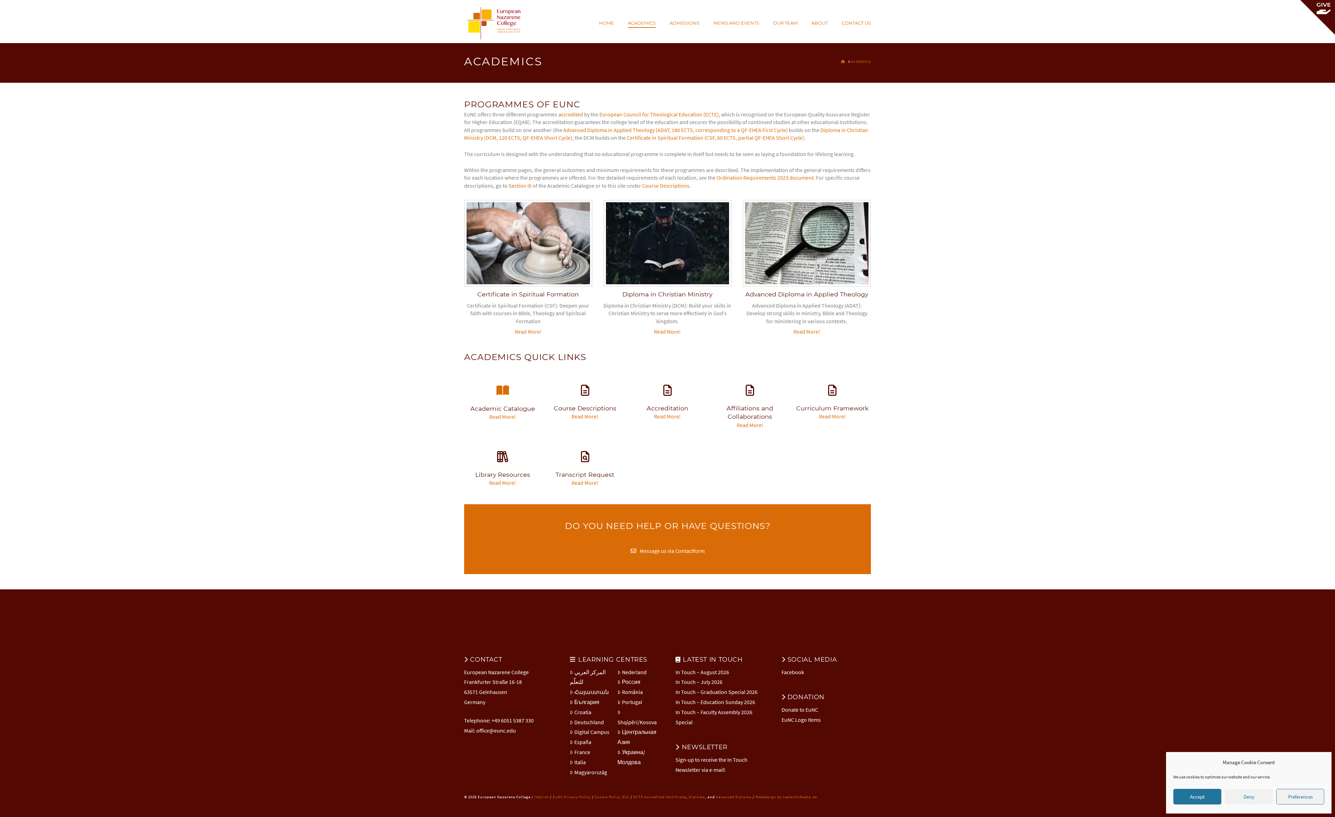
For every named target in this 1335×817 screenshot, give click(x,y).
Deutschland (589, 722)
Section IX (520, 185)
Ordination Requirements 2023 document (765, 177)
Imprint (541, 796)
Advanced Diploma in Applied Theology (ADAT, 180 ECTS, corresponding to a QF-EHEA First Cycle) (675, 129)
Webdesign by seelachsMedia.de (786, 796)
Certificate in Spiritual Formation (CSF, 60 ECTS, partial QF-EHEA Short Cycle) (715, 137)
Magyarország (590, 772)
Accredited (655, 796)
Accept (1197, 796)
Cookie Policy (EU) (612, 796)
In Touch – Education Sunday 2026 (715, 701)
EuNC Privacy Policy (572, 796)
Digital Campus (591, 731)
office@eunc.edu (496, 730)
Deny (1249, 796)
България (586, 701)
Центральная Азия (636, 736)
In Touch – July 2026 (698, 681)
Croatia (582, 712)
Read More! (528, 331)
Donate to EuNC (800, 709)
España (582, 741)
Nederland (634, 672)
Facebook (793, 672)
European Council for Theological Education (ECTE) (659, 114)
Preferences (1300, 796)
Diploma (697, 796)
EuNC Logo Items (801, 719)
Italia (580, 762)
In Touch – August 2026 (702, 672)
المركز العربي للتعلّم (588, 677)
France (582, 752)
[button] (1317, 17)
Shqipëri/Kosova (637, 722)
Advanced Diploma (734, 796)
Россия (631, 681)
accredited (570, 114)
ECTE (638, 796)
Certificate (676, 796)
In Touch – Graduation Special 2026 (716, 691)
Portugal (632, 701)
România (632, 691)
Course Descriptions (665, 185)
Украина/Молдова (631, 757)
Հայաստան (591, 691)
